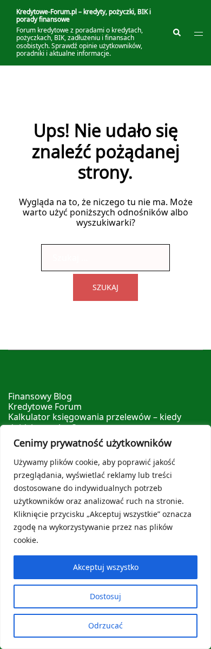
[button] (176, 33)
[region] (105, 537)
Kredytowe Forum (45, 406)
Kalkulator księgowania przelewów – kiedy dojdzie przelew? (94, 422)
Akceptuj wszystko (106, 567)
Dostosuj (105, 596)
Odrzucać (105, 625)
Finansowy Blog (40, 396)
